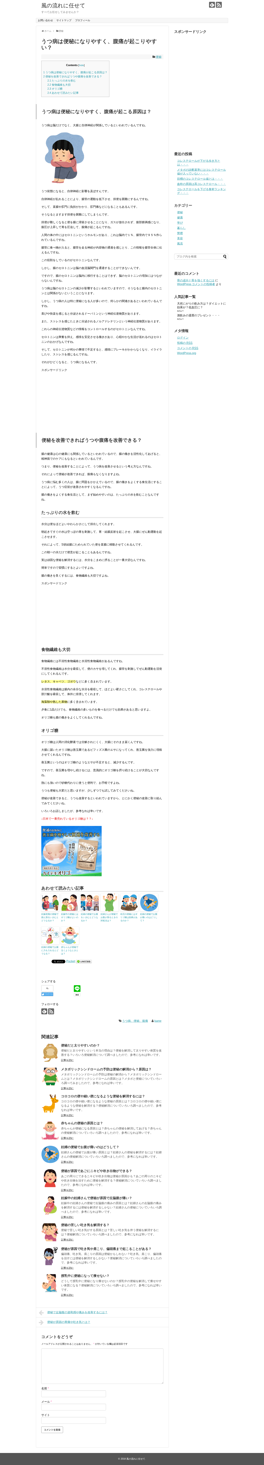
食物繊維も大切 (59, 84)
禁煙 (180, 233)
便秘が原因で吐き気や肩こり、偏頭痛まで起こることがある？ (106, 1249)
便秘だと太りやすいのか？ (80, 1045)
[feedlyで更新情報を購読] (212, 5)
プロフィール (82, 20)
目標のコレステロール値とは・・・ (200, 178)
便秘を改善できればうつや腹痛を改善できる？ (72, 76)
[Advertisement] (102, 400)
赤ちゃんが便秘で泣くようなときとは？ (69, 950)
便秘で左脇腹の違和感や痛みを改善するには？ (77, 1312)
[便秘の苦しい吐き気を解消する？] (50, 1232)
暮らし (181, 227)
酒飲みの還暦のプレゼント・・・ (198, 315)
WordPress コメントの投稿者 (196, 284)
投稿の (185, 342)
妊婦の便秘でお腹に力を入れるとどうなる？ (50, 950)
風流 (180, 243)
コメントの (187, 348)
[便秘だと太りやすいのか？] (50, 1053)
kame (157, 1020)
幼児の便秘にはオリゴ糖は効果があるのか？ (129, 917)
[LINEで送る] (84, 961)
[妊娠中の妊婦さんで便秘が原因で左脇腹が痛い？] (50, 1205)
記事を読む (67, 1060)
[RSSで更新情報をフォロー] (219, 5)
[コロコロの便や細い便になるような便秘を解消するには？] (50, 1104)
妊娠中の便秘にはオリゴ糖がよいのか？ (69, 917)
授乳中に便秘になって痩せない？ (85, 1276)
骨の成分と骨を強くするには (195, 280)
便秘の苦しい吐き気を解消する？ (85, 1225)
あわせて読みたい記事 (63, 92)
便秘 (158, 56)
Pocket (70, 961)
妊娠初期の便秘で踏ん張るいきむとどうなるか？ (50, 917)
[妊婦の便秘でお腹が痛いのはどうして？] (50, 1154)
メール (46, 1401)
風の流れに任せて (63, 5)
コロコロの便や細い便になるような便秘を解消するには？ (103, 1096)
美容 (180, 238)
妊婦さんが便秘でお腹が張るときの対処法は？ (109, 917)
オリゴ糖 (54, 88)
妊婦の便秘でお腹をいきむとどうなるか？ (89, 917)
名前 (45, 1388)
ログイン (183, 337)
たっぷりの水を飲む (61, 80)
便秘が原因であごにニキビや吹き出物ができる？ (96, 1171)
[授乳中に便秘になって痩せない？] (50, 1283)
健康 (180, 217)
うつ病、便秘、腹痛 (135, 1020)
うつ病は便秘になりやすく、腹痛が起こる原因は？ (75, 72)
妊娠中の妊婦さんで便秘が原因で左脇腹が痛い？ (96, 1198)
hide (81, 65)
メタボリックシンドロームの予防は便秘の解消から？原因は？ (106, 1069)
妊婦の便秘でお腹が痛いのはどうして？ (148, 917)
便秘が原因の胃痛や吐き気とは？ (68, 1322)
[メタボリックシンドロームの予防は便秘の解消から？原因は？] (50, 1077)
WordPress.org (186, 353)
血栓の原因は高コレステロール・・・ (201, 183)
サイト (45, 1415)
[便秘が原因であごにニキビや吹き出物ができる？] (50, 1178)
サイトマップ (63, 20)
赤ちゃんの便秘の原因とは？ (82, 1123)
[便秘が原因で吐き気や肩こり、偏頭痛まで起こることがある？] (50, 1256)
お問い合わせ (45, 20)
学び (180, 222)
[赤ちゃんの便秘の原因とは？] (50, 1130)
